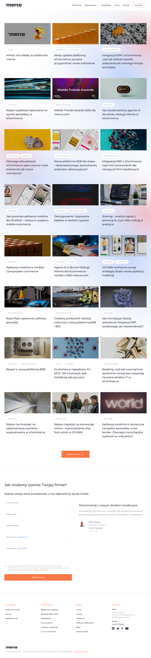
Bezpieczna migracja (49, 610)
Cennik (126, 5)
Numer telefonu (13, 526)
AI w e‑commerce (48, 631)
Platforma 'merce (12, 610)
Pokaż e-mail (93, 531)
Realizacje (106, 5)
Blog (78, 627)
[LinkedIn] (113, 628)
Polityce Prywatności (41, 570)
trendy (10, 50)
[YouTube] (126, 628)
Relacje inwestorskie (85, 623)
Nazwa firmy (17, 537)
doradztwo (26, 156)
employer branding (111, 364)
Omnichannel (46, 623)
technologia (74, 50)
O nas (116, 5)
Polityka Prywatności (81, 651)
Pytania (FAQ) (82, 631)
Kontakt (138, 5)
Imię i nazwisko (12, 503)
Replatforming (11, 618)
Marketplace (46, 618)
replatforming (61, 50)
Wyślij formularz (38, 577)
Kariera (79, 614)
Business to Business (111, 50)
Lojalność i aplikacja (49, 627)
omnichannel (122, 262)
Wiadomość (17, 548)
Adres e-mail (11, 514)
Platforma (76, 5)
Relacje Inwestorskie (63, 105)
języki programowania (77, 211)
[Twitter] (118, 628)
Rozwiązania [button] (90, 5)
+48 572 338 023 (95, 528)
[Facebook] (122, 628)
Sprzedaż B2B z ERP (49, 614)
